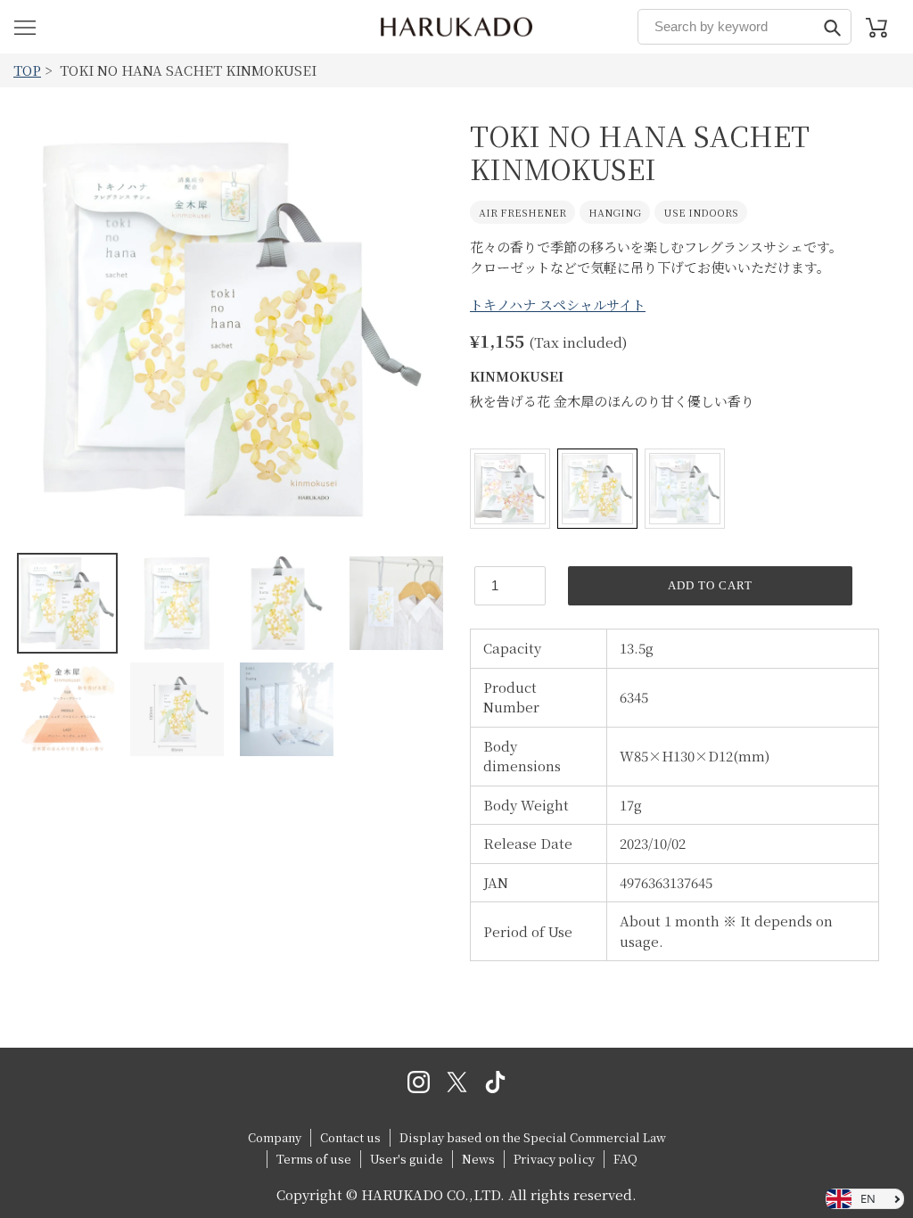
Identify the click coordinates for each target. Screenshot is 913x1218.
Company (274, 1137)
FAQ (625, 1158)
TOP (27, 70)
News (478, 1158)
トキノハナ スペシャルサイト (558, 304)
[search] (744, 27)
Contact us (350, 1137)
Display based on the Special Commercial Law (532, 1137)
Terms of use (313, 1158)
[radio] (510, 489)
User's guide (406, 1158)
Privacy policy (554, 1158)
